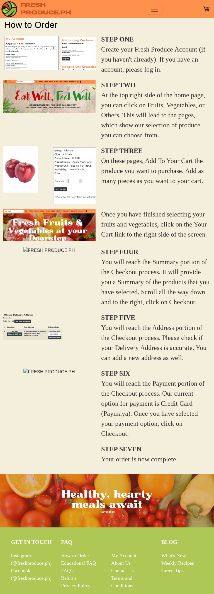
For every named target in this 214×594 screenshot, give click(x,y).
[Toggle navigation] (154, 9)
